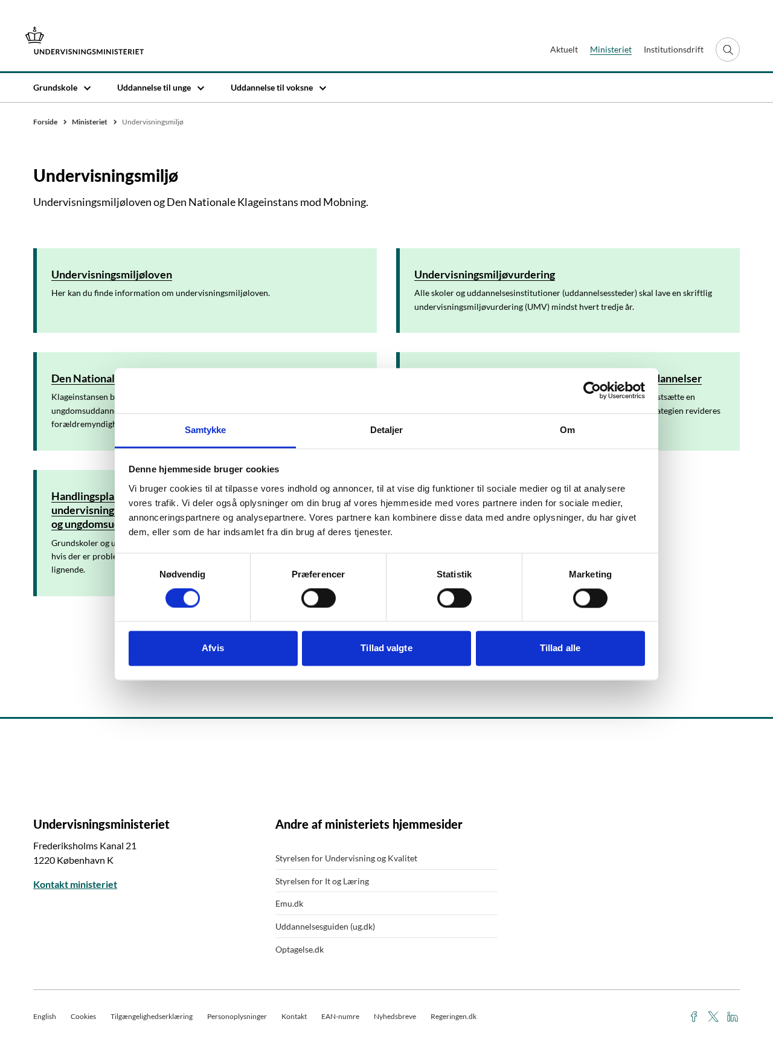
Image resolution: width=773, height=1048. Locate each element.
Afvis (213, 648)
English (44, 1016)
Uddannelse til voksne (272, 87)
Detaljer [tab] (386, 430)
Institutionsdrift (674, 49)
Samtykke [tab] (205, 430)
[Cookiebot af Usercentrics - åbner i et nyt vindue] (592, 390)
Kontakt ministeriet (75, 884)
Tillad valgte (386, 648)
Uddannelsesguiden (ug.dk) (325, 926)
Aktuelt (564, 49)
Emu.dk (289, 903)
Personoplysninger (237, 1016)
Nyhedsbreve (395, 1016)
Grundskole (55, 87)
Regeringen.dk (453, 1016)
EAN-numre (340, 1016)
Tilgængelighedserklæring (152, 1016)
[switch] (318, 598)
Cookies (83, 1016)
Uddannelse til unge (154, 87)
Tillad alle (560, 648)
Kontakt (294, 1016)
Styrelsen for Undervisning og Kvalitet (346, 858)
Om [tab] (567, 430)
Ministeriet (611, 49)
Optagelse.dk (299, 949)
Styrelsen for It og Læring (322, 881)
